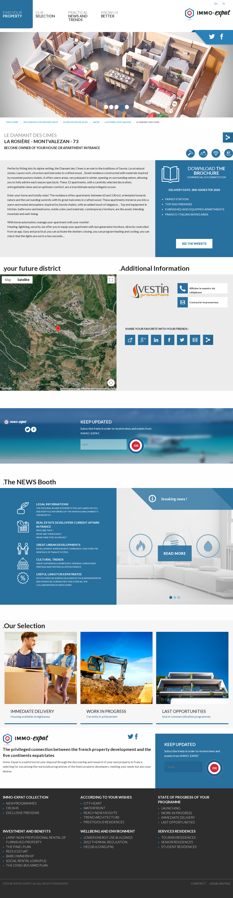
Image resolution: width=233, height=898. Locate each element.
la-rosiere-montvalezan (118, 122)
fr (224, 3)
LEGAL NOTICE (220, 883)
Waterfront (94, 808)
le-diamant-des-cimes (147, 122)
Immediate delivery (178, 817)
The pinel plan (18, 847)
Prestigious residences (104, 822)
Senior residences (177, 842)
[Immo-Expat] (207, 14)
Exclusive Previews (22, 813)
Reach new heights (100, 813)
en (216, 3)
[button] (58, 329)
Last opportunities (178, 822)
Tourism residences (178, 837)
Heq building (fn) (98, 847)
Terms (112, 389)
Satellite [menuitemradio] (23, 280)
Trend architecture (102, 817)
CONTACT (198, 883)
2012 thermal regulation (105, 842)
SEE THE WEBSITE (194, 243)
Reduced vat (17, 851)
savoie (96, 122)
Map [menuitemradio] (8, 280)
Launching (170, 808)
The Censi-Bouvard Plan (27, 865)
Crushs (12, 808)
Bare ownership (20, 856)
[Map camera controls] (111, 382)
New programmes (21, 803)
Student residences (179, 847)
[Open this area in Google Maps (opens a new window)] (7, 388)
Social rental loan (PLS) (26, 861)
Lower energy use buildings (108, 837)
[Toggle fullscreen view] (111, 279)
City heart (93, 803)
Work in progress (176, 813)
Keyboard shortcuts (69, 389)
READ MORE (175, 553)
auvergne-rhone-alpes (75, 122)
